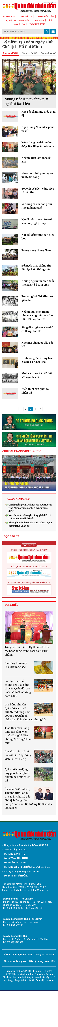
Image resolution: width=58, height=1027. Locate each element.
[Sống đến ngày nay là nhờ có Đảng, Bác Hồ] (10, 333)
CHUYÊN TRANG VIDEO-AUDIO (21, 451)
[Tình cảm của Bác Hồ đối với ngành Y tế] (10, 379)
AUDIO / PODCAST (18, 498)
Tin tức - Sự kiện (29, 53)
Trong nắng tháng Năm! (36, 250)
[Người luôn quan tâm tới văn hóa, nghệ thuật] (10, 225)
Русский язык (37, 24)
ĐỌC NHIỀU (11, 604)
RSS (52, 961)
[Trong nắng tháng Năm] (10, 255)
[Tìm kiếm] (46, 31)
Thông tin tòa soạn (44, 954)
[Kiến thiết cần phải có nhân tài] (10, 394)
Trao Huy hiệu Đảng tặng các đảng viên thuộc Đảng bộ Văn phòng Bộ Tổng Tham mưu (18, 735)
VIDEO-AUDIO (9, 16)
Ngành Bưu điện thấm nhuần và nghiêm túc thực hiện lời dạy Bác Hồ (37, 315)
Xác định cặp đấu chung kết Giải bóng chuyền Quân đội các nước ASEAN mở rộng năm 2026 (18, 688)
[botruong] (29, 422)
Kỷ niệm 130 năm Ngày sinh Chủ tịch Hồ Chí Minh (28, 44)
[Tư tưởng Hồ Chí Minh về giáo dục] (10, 302)
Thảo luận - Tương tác (15, 961)
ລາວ (16, 24)
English (39, 20)
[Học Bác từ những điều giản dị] (10, 117)
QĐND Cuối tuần (45, 16)
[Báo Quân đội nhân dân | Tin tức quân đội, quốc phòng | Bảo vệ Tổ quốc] (29, 7)
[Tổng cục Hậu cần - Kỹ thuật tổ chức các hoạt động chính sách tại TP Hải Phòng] (29, 627)
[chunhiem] (29, 439)
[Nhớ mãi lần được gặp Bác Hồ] (10, 348)
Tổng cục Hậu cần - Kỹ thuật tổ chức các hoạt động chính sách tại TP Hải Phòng (27, 651)
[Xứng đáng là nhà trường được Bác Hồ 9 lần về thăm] (10, 148)
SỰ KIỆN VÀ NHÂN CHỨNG (18, 20)
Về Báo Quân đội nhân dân (17, 954)
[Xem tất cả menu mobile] (53, 31)
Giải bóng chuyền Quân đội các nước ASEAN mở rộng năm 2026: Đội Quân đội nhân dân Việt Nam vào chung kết (25, 712)
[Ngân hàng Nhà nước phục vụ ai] (10, 132)
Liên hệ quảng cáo (38, 961)
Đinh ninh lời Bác (10, 53)
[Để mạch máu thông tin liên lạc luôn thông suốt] (10, 271)
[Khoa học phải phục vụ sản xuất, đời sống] (10, 178)
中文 (50, 20)
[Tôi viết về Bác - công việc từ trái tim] (10, 194)
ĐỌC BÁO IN (26, 16)
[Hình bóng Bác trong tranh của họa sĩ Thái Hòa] (10, 363)
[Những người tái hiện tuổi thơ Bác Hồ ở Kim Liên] (10, 286)
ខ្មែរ (24, 24)
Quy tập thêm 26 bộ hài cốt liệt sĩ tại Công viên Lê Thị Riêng (18, 755)
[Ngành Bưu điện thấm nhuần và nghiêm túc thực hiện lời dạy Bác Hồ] (10, 317)
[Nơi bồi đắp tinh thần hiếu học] (10, 240)
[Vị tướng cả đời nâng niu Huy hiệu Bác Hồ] (10, 209)
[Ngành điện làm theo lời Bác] (10, 163)
